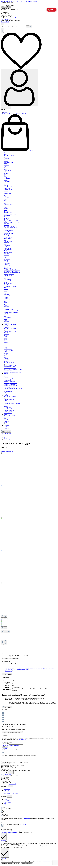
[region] (29, 551)
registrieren (5, 112)
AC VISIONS (22, 824)
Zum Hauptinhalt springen (7, 1)
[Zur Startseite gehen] (6, 19)
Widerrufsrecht (7, 802)
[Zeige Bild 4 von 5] (5, 618)
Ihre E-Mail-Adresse (7, 742)
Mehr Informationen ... (47, 861)
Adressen (17, 113)
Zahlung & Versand (8, 800)
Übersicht (3, 113)
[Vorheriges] (2, 616)
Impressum (6, 791)
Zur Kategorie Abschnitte (10, 396)
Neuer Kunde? (22, 739)
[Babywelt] (4, 424)
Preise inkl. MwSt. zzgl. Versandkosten (9, 658)
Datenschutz (7, 790)
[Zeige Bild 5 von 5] (7, 618)
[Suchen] (27, 26)
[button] (3, 858)
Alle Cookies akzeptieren (26, 863)
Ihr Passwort (5, 743)
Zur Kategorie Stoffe (9, 155)
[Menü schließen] (4, 364)
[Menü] (2, 24)
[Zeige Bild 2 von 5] (2, 618)
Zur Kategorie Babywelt (9, 415)
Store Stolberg (7, 789)
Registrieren (3, 840)
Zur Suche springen (18, 1)
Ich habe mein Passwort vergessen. (10, 745)
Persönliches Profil (10, 113)
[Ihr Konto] (19, 87)
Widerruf (6, 803)
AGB (5, 804)
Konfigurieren (17, 863)
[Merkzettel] (21, 68)
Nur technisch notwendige (6, 863)
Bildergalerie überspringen (7, 451)
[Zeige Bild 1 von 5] (1, 618)
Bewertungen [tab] (8, 671)
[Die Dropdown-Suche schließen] (30, 26)
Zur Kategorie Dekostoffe (10, 328)
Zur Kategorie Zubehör (9, 374)
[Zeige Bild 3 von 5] (4, 618)
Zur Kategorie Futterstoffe (10, 362)
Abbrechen (4, 748)
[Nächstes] (5, 616)
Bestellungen (22, 113)
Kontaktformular (12, 17)
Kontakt (5, 799)
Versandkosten (26, 818)
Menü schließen (6, 108)
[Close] (2, 826)
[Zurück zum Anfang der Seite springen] (2, 860)
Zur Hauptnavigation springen (30, 1)
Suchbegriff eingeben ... (6, 26)
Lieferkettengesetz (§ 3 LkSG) (11, 793)
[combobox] (19, 27)
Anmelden (3, 110)
